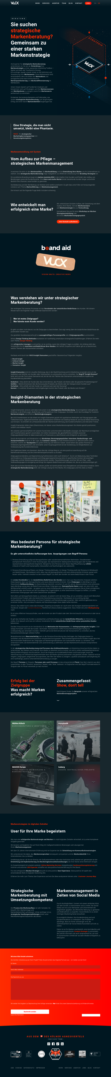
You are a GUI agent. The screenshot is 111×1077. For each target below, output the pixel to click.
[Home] (14, 3)
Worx (37, 3)
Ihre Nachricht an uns (17, 977)
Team (64, 3)
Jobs (88, 3)
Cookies (18, 1068)
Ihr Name (13, 963)
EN (95, 3)
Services (46, 3)
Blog (71, 3)
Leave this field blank (17, 1015)
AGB (12, 1068)
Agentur (55, 3)
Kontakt (78, 3)
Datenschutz (29, 1068)
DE (99, 3)
